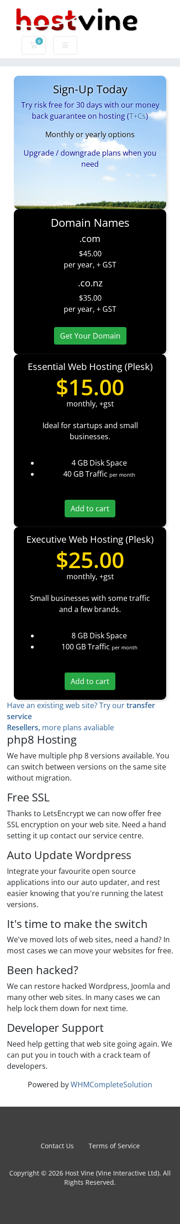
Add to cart (90, 508)
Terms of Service (114, 1145)
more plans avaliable (60, 727)
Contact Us (57, 1145)
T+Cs (137, 116)
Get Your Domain (90, 336)
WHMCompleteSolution (111, 1084)
